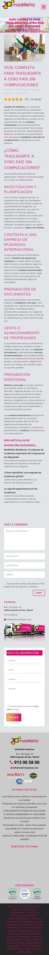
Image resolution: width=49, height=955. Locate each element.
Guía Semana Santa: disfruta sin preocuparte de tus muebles (24, 798)
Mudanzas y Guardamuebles (21, 924)
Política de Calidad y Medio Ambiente (24, 942)
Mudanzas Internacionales (19, 936)
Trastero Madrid (32, 933)
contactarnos (37, 427)
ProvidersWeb (24, 951)
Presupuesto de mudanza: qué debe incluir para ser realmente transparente (24, 805)
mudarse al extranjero (27, 176)
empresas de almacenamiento (30, 358)
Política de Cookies (15, 948)
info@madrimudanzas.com (19, 619)
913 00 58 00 (12, 614)
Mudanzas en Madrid (18, 906)
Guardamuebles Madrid (19, 918)
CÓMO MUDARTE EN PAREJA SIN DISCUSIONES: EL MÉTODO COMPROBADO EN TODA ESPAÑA (24, 812)
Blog (18, 29)
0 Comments (21, 93)
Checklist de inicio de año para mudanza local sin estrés (24, 820)
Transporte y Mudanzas (28, 930)
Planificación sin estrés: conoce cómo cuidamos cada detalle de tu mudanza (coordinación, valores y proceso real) (24, 828)
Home (12, 29)
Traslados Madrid (15, 933)
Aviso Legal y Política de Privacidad (24, 945)
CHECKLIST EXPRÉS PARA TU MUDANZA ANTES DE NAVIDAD (24, 837)
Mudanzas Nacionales (33, 921)
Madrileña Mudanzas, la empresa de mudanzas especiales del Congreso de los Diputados (24, 453)
